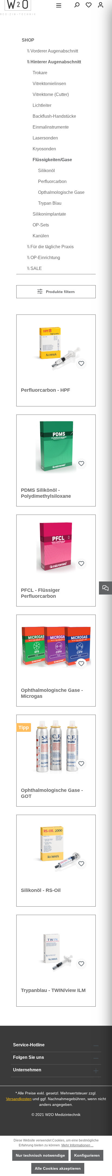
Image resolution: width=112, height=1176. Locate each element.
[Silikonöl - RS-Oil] (56, 846)
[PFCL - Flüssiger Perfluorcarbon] (56, 546)
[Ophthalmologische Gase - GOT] (56, 746)
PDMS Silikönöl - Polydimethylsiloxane (46, 493)
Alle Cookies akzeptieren (58, 1168)
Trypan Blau (49, 203)
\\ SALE (34, 268)
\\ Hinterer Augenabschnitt (54, 62)
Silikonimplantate (49, 214)
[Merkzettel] (88, 5)
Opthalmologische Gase (61, 192)
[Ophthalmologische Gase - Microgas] (56, 646)
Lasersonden (45, 138)
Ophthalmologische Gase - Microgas (52, 693)
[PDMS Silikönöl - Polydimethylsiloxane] (56, 446)
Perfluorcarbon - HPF (45, 390)
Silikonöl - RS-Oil (41, 890)
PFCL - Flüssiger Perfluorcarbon (40, 593)
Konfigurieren (87, 1155)
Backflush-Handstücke (54, 116)
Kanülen (41, 236)
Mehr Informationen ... (77, 1145)
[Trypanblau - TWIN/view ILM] (56, 946)
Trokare (40, 72)
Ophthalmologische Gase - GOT (52, 793)
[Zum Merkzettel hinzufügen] (81, 363)
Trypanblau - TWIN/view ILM (53, 990)
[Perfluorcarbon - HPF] (56, 346)
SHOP (28, 40)
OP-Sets (41, 225)
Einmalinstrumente (51, 127)
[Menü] (58, 5)
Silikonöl (46, 170)
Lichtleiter (42, 105)
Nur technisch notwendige (40, 1155)
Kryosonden (44, 149)
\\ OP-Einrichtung (43, 257)
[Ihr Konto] (100, 5)
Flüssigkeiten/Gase (52, 159)
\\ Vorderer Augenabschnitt (52, 51)
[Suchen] (76, 5)
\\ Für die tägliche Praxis (50, 246)
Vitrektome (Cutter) (51, 94)
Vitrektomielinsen (49, 83)
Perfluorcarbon (52, 181)
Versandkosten (19, 1099)
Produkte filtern (60, 292)
